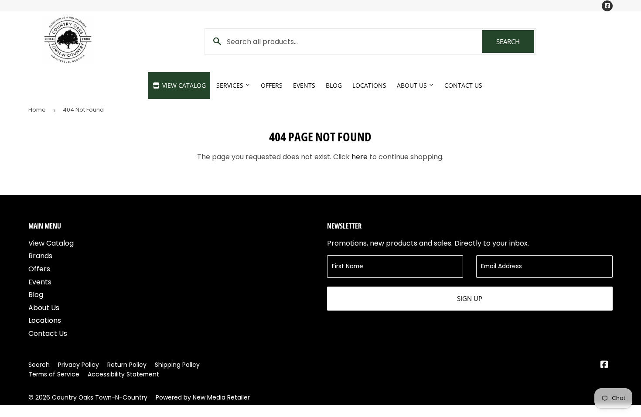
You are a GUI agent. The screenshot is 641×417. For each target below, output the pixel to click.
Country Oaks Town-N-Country (99, 397)
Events (304, 85)
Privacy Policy (78, 364)
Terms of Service (53, 374)
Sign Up (469, 298)
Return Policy (127, 364)
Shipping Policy (177, 364)
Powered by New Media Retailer (203, 397)
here (359, 157)
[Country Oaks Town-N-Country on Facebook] (604, 365)
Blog (334, 85)
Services (230, 85)
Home (37, 110)
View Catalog (183, 85)
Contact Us (463, 85)
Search (515, 41)
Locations (369, 85)
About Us (413, 85)
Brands (40, 256)
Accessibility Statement (123, 374)
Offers (272, 85)
